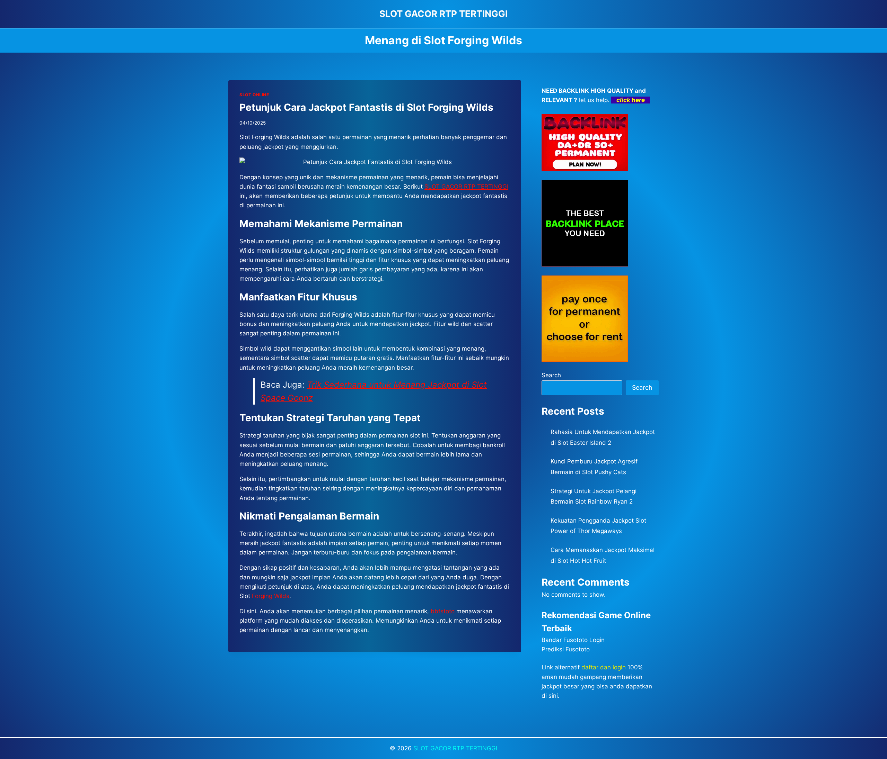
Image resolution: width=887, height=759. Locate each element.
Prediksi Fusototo (566, 649)
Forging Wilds (270, 596)
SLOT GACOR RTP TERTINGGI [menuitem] (466, 186)
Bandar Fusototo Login (573, 639)
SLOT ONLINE (254, 94)
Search (551, 375)
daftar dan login (603, 667)
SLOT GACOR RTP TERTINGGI (455, 748)
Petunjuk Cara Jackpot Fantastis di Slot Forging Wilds (366, 107)
